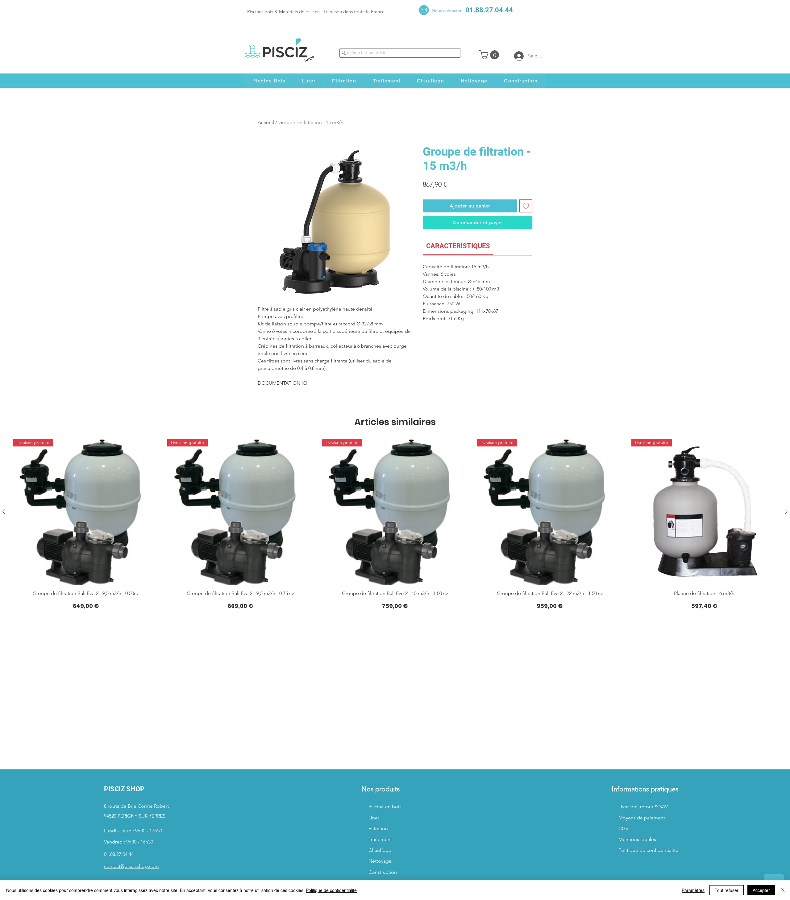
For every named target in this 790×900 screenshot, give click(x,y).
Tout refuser (726, 890)
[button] (490, 54)
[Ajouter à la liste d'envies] (525, 205)
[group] (395, 524)
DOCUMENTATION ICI (282, 383)
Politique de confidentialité (331, 890)
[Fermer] (782, 890)
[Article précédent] (3, 511)
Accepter (761, 890)
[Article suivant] (786, 511)
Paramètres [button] (693, 890)
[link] (458, 246)
